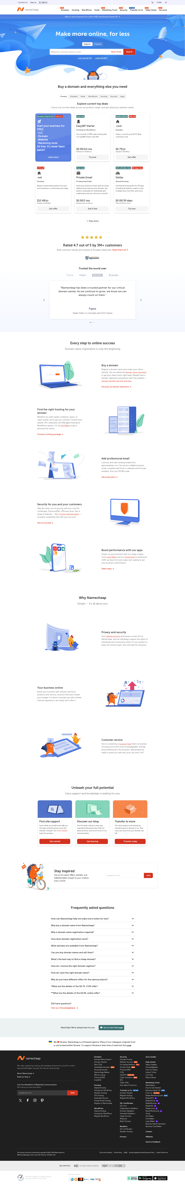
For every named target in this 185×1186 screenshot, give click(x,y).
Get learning (92, 841)
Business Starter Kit (155, 1090)
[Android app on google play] (145, 1178)
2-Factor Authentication (68, 514)
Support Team (125, 744)
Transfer (97, 44)
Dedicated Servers (101, 1098)
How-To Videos (152, 1070)
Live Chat (149, 1075)
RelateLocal (151, 1108)
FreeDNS (97, 1080)
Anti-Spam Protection (128, 1085)
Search (129, 52)
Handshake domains (104, 1067)
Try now (92, 157)
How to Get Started (153, 1088)
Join (148, 875)
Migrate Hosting (126, 1096)
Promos (63, 96)
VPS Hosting (99, 1096)
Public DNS (124, 1083)
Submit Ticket (151, 1072)
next (141, 300)
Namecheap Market (101, 1072)
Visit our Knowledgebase (63, 1008)
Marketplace (150, 1085)
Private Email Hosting (102, 1101)
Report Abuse (151, 1077)
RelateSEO (151, 1098)
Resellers (123, 1126)
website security (113, 636)
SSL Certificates (126, 1103)
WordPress (87, 10)
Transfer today (130, 841)
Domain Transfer (100, 1062)
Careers (149, 1132)
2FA (121, 1080)
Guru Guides (62, 831)
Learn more (53, 157)
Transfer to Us (136, 9)
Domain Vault (127, 1067)
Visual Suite (130, 557)
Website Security (128, 1062)
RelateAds (151, 1106)
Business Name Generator (156, 1124)
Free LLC (152, 1093)
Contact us (22, 2)
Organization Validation (129, 1108)
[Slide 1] (92, 322)
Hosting (75, 10)
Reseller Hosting (100, 1093)
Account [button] (163, 9)
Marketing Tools (109, 9)
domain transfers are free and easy (116, 381)
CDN (122, 1072)
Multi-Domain (125, 1121)
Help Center (151, 9)
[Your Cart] (152, 2)
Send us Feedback (153, 1142)
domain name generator (136, 372)
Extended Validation (127, 1114)
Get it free (92, 209)
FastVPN (127, 1075)
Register (87, 44)
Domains (64, 9)
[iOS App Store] (160, 1178)
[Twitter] (20, 1100)
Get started (55, 841)
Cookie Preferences (162, 1152)
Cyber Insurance (128, 1077)
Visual (148, 1114)
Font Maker (150, 1119)
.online (98, 58)
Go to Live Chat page (113, 1027)
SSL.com (123, 1106)
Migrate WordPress (101, 1116)
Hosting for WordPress (103, 1090)
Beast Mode (116, 52)
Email (96, 10)
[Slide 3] (95, 322)
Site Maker (65, 426)
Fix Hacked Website (129, 1065)
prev (44, 300)
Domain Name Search (102, 1059)
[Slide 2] (93, 322)
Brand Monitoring (154, 1111)
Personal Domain (101, 1070)
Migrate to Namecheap (103, 1103)
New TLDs (98, 1065)
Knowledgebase (152, 1067)
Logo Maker (112, 557)
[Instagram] (35, 1100)
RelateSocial (152, 1101)
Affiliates (149, 1137)
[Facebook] (27, 1100)
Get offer (132, 157)
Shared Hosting (100, 1088)
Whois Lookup (99, 1075)
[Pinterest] (42, 1100)
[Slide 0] (90, 322)
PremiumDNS (99, 1077)
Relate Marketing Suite (156, 1096)
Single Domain (125, 1116)
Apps (122, 96)
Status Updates (151, 1065)
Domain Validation (127, 1111)
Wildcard (123, 1119)
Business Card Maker (154, 1126)
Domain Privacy (126, 1059)
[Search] (166, 2)
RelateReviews (152, 1103)
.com (80, 58)
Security (123, 9)
